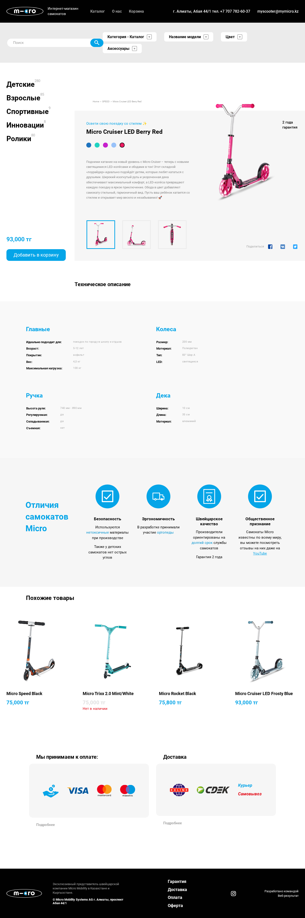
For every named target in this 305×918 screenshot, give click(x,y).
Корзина (136, 11)
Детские (20, 84)
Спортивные (27, 111)
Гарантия (177, 881)
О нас (117, 11)
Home (96, 101)
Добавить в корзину (36, 255)
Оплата (175, 897)
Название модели (185, 37)
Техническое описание (103, 284)
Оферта (175, 905)
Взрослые (23, 98)
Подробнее (45, 825)
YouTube (260, 553)
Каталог (97, 11)
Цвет (230, 37)
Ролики (18, 138)
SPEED (106, 101)
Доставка (177, 889)
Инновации (25, 125)
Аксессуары (118, 48)
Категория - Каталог (125, 37)
